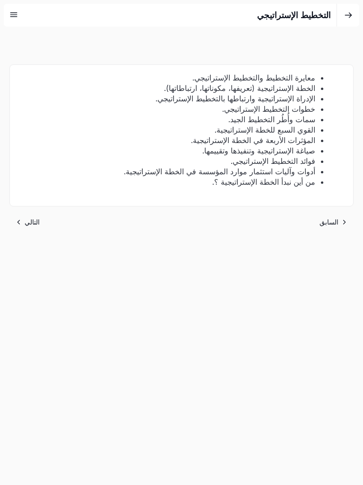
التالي (32, 222)
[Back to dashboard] (348, 15)
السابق (329, 222)
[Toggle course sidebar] (14, 15)
